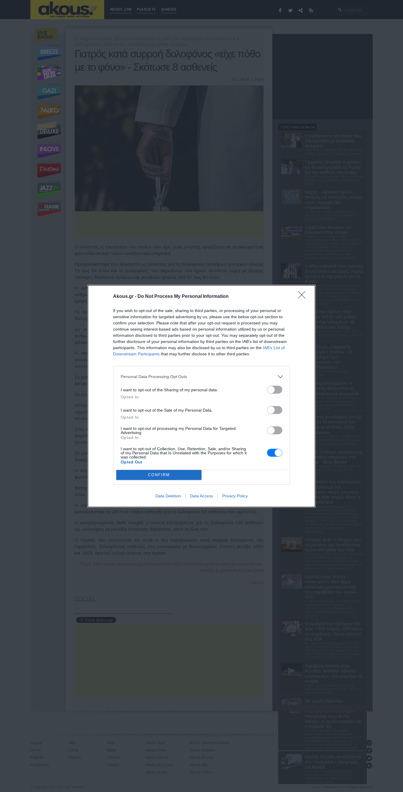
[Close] (303, 296)
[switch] (274, 390)
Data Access (201, 496)
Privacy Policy (235, 496)
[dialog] (201, 396)
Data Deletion (168, 496)
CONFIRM (159, 475)
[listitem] (201, 377)
